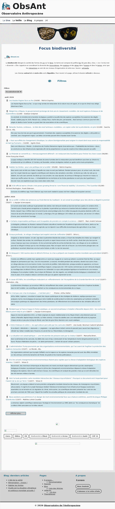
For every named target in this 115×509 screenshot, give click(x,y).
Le (28, 20)
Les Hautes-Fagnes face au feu (21, 100)
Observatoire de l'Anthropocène (62, 505)
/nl (46, 20)
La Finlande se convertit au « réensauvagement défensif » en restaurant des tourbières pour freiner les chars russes (55, 154)
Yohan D (25, 362)
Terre (51, 63)
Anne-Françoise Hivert (15, 156)
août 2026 (9, 97)
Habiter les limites (15, 485)
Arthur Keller (66, 293)
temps (99, 65)
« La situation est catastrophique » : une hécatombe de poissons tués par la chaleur (42, 336)
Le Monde (33, 349)
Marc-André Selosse (93, 221)
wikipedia (85, 68)
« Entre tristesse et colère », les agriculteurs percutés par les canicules (37, 325)
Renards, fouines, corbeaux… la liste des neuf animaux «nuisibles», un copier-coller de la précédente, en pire (53, 127)
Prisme (57, 293)
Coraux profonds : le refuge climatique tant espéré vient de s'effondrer (37, 234)
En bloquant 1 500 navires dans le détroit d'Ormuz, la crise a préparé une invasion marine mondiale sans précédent (55, 253)
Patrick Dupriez (47, 100)
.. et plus (52, 492)
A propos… (48, 480)
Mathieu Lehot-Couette (32, 399)
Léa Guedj (77, 325)
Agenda (47, 484)
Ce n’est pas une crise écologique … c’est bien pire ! (30, 293)
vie (43, 63)
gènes (76, 65)
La (6, 20)
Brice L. (77, 234)
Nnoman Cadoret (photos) (93, 325)
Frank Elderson (28, 188)
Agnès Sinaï (35, 143)
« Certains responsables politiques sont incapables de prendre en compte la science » (43, 221)
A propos (38, 20)
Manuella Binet (90, 336)
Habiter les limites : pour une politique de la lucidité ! (30, 167)
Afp (13, 130)
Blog (46, 487)
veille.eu (47, 490)
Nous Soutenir (83, 486)
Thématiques (49, 494)
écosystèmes (54, 65)
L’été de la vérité (15, 480)
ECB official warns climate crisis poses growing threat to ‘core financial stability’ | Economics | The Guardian (55, 186)
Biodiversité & (39, 436)
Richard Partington (13, 188)
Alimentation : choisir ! (17, 483)
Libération (10, 282)
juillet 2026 (10, 197)
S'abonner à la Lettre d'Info (88, 491)
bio (80, 63)
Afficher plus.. (15, 413)
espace (86, 65)
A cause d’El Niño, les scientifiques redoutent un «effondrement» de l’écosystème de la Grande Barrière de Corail (54, 279)
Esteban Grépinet (31, 114)
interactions (33, 68)
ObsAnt (29, 6)
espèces (66, 65)
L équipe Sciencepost (21, 202)
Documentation (55, 482)
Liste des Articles (56, 488)
